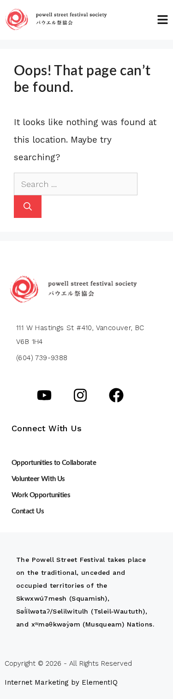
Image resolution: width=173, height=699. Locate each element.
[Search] (28, 206)
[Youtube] (44, 395)
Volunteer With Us (38, 479)
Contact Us (28, 511)
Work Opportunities (41, 495)
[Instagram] (80, 395)
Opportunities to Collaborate (54, 462)
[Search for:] (75, 184)
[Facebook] (116, 395)
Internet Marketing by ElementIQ (61, 682)
